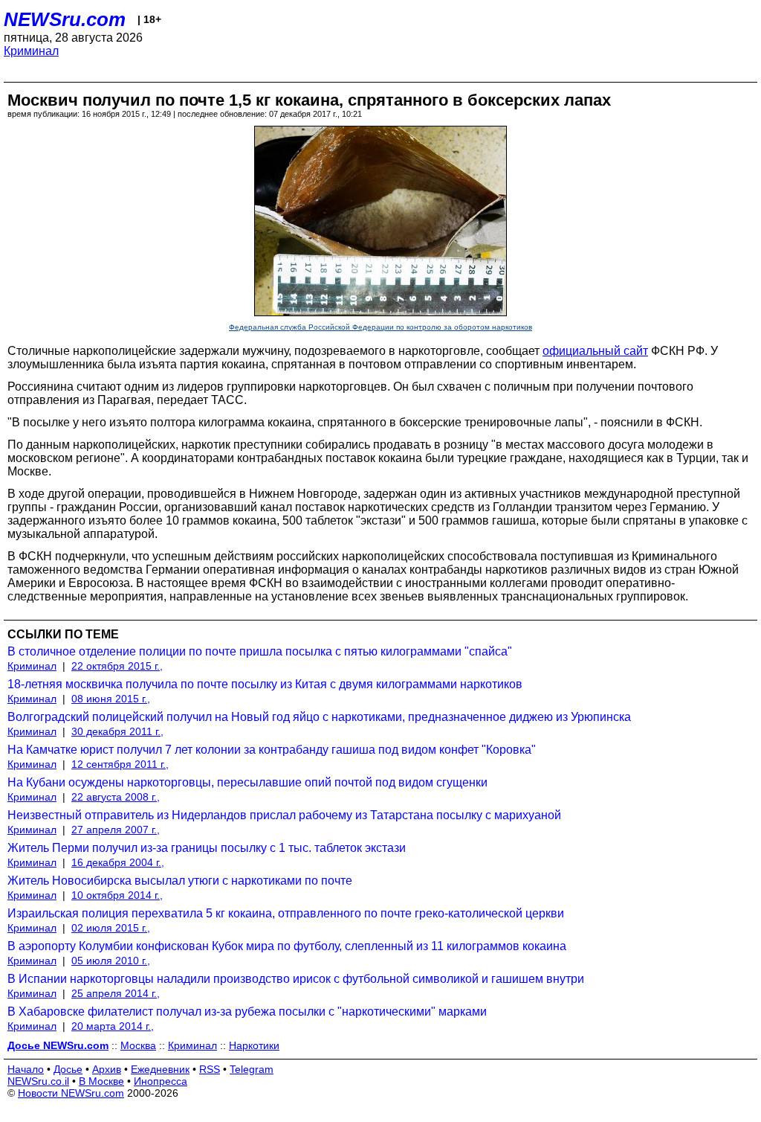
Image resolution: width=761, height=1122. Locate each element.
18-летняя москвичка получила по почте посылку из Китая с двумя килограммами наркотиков (264, 684)
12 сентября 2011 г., (120, 764)
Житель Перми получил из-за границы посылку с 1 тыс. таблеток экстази (206, 848)
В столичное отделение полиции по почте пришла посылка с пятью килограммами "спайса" (259, 651)
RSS (209, 1069)
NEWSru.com (65, 19)
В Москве (101, 1081)
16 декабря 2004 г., (117, 862)
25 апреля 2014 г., (115, 993)
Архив (106, 1069)
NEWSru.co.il (38, 1081)
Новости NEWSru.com (71, 1093)
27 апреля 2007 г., (115, 830)
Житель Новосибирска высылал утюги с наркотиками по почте (179, 880)
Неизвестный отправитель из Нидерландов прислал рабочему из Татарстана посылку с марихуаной (284, 815)
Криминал (31, 51)
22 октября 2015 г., (117, 666)
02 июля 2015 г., (110, 928)
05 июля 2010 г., (110, 960)
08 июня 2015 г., (110, 699)
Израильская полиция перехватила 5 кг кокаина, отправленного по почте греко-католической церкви (285, 913)
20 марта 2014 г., (112, 1026)
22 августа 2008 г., (115, 797)
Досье (68, 1069)
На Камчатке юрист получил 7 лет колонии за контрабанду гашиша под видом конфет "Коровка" (271, 749)
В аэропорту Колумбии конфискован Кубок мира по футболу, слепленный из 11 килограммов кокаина (286, 946)
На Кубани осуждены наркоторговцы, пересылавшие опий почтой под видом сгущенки (247, 782)
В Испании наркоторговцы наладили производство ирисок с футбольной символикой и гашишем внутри (295, 978)
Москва (138, 1045)
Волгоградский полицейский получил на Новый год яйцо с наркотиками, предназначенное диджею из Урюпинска (319, 717)
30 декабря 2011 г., (117, 731)
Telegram (251, 1069)
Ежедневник (160, 1069)
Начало (25, 1069)
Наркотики (254, 1045)
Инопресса (160, 1081)
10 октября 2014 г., (117, 895)
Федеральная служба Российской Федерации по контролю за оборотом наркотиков (380, 327)
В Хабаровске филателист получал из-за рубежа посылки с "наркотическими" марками (247, 1011)
